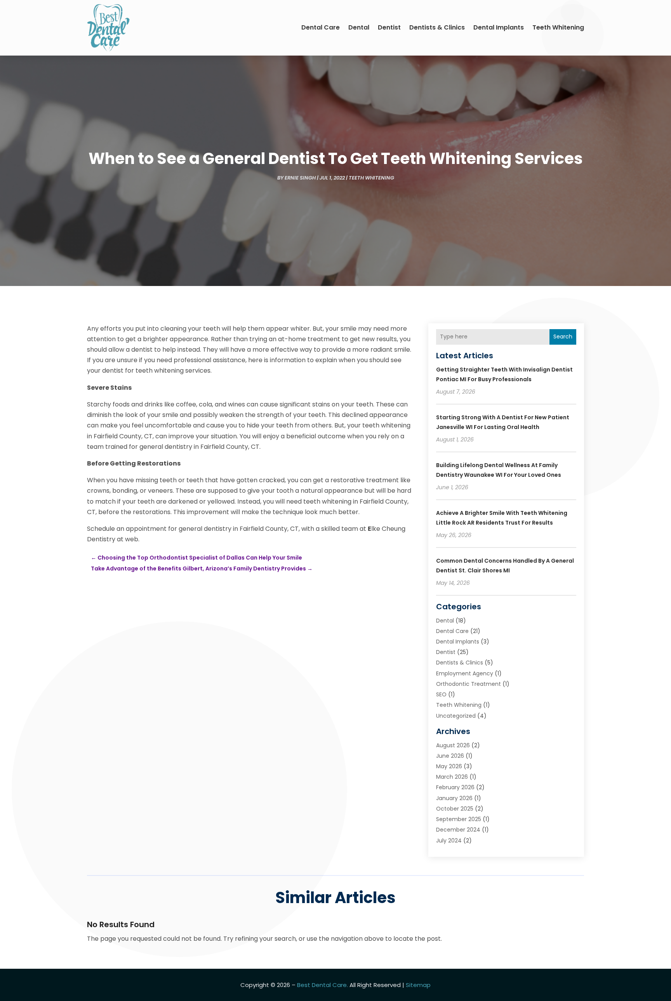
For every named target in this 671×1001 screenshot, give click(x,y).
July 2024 (449, 840)
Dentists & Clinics (437, 27)
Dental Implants (498, 27)
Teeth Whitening (558, 27)
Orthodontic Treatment (468, 684)
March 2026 (452, 777)
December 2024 (458, 830)
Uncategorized (456, 716)
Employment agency (464, 673)
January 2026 (454, 798)
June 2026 (450, 756)
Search (562, 336)
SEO (441, 694)
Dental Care (320, 27)
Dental (358, 27)
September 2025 (458, 819)
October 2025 (454, 809)
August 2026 (453, 745)
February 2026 (455, 787)
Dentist (389, 27)
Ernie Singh (300, 177)
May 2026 (449, 766)
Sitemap (418, 985)
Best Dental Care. (322, 985)
